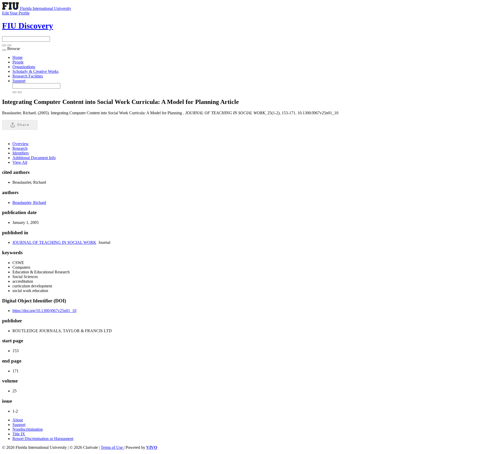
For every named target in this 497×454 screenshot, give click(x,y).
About (17, 420)
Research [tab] (19, 148)
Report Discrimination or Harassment (42, 438)
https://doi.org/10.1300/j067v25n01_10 (44, 310)
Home (17, 57)
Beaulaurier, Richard (29, 202)
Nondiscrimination (27, 429)
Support (18, 81)
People (18, 62)
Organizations (23, 67)
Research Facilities (27, 76)
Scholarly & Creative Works (35, 71)
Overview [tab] (20, 143)
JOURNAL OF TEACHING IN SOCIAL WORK (54, 242)
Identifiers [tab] (20, 153)
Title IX (18, 434)
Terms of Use (112, 447)
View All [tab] (19, 162)
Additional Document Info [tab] (34, 157)
